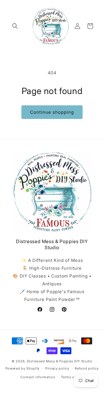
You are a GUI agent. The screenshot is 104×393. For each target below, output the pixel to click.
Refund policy (87, 368)
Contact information (38, 377)
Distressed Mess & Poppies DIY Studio (59, 361)
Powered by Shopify (22, 368)
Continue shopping (52, 112)
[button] (15, 26)
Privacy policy (57, 368)
